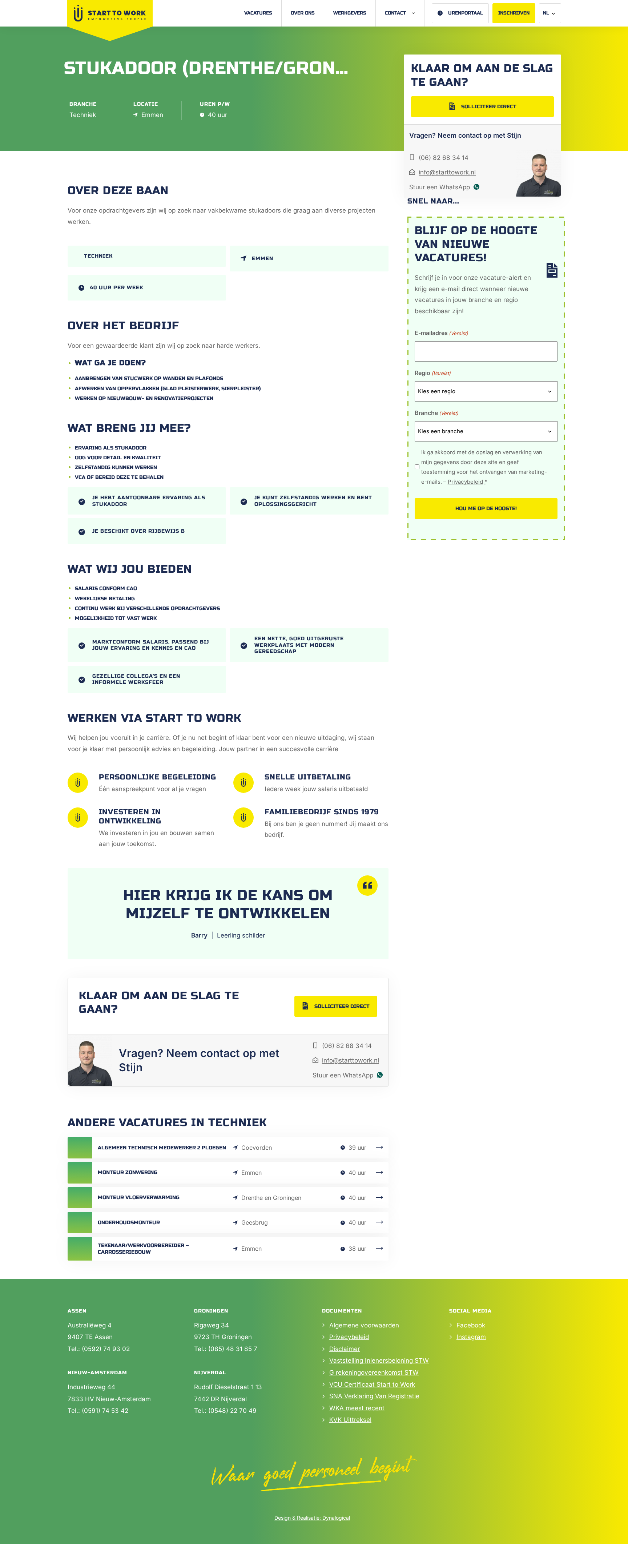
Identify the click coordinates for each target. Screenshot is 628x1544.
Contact (395, 13)
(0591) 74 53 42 (105, 1410)
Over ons (303, 13)
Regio (433, 372)
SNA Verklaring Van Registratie (374, 1396)
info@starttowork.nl (350, 1060)
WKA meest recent (357, 1408)
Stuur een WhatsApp (343, 1075)
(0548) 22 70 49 (232, 1410)
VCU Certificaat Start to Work (372, 1384)
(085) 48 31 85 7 (232, 1348)
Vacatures (258, 13)
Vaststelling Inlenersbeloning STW (379, 1360)
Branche (436, 412)
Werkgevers (349, 13)
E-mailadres (441, 332)
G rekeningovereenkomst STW (374, 1372)
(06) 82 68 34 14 (347, 1045)
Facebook (470, 1325)
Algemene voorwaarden (364, 1325)
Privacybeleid (465, 481)
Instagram (471, 1337)
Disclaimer (344, 1348)
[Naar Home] (110, 13)
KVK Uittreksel (350, 1419)
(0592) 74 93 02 (106, 1348)
